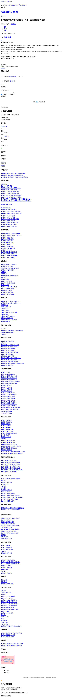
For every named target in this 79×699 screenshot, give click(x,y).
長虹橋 (2, 618)
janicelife (3, 68)
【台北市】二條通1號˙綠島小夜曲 (10, 191)
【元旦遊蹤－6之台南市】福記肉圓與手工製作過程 (14, 177)
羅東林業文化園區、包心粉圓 (9, 319)
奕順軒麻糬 (4, 273)
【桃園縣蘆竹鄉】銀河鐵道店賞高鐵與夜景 (12, 363)
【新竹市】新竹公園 (6, 391)
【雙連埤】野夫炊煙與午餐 (8, 283)
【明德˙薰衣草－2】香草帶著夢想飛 (10, 462)
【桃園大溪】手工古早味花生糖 (9, 352)
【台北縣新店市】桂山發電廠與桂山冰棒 (12, 643)
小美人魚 (7, 37)
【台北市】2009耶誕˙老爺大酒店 (9, 255)
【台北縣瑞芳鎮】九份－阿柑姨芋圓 (10, 233)
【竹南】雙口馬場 (5, 435)
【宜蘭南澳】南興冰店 (7, 292)
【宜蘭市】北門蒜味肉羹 (7, 294)
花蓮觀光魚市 (4, 622)
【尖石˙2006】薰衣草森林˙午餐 (9, 376)
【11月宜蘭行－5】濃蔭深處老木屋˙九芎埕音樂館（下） (16, 201)
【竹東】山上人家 (5, 372)
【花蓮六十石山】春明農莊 (8, 596)
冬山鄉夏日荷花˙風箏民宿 (8, 316)
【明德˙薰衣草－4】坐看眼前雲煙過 (10, 466)
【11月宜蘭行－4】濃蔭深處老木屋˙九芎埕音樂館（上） (16, 199)
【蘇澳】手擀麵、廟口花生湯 (9, 286)
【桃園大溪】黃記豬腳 (7, 354)
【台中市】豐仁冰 (5, 491)
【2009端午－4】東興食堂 (8, 248)
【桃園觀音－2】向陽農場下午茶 (10, 346)
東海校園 (3, 488)
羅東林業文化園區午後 (7, 318)
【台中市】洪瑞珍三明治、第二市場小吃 (12, 497)
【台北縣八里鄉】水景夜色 (8, 221)
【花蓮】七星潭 (5, 611)
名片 (5, 30)
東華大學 (3, 615)
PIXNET (28, 677)
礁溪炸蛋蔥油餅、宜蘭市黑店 (9, 264)
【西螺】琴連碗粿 (5, 545)
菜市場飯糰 (4, 582)
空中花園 (3, 535)
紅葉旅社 (3, 594)
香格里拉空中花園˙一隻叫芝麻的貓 (10, 518)
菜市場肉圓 (4, 580)
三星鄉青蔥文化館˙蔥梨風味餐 (9, 312)
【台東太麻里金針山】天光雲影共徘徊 (11, 633)
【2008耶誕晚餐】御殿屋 (7, 242)
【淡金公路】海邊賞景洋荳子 (9, 209)
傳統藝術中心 (4, 305)
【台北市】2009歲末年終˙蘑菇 (9, 226)
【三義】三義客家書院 (7, 429)
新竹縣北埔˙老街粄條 (6, 413)
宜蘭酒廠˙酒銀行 (5, 321)
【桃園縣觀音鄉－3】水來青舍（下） (11, 189)
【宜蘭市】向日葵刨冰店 (7, 270)
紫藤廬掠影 (4, 184)
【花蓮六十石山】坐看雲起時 (9, 605)
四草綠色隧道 (4, 569)
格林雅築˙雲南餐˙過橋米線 (8, 524)
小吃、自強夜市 (5, 624)
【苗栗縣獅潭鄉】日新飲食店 (9, 448)
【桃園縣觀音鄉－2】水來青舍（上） (11, 188)
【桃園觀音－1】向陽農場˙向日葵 (10, 345)
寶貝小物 (12, 81)
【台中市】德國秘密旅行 (7, 501)
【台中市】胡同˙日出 (6, 186)
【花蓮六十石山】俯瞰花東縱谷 (9, 603)
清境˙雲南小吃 (4, 537)
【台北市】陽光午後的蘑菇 (8, 217)
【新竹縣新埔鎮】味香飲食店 (9, 405)
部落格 (5, 29)
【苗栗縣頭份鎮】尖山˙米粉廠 (9, 444)
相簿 (5, 27)
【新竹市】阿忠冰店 (6, 387)
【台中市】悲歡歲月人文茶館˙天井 (10, 495)
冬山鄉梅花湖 (4, 308)
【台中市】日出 (5, 484)
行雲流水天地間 (9, 12)
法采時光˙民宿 (4, 616)
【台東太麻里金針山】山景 (8, 635)
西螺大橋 (3, 551)
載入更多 (3, 86)
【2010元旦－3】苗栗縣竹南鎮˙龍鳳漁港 (12, 453)
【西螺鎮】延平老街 (6, 553)
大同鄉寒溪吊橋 (5, 310)
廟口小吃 (3, 328)
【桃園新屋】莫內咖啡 (7, 365)
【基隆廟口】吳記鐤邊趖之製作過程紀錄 (12, 175)
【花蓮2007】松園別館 (7, 613)
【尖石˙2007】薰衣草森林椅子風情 (10, 381)
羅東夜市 (3, 272)
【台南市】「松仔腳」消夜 (8, 560)
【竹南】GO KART (6, 437)
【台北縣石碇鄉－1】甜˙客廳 (8, 224)
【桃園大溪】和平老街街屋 (8, 348)
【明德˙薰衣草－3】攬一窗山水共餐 (10, 464)
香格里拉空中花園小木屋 (7, 520)
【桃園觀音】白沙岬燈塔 (7, 356)
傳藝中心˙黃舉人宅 (6, 307)
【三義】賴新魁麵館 (6, 422)
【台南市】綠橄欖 (5, 565)
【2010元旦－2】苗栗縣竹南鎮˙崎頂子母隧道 (13, 451)
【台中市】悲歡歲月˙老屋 (8, 493)
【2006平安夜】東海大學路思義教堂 (10, 478)
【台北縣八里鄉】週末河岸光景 (9, 222)
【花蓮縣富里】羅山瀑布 (7, 607)
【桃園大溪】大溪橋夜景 (7, 350)
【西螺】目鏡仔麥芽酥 (7, 549)
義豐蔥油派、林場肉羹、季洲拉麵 (10, 268)
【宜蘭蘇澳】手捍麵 (6, 290)
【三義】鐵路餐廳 (5, 424)
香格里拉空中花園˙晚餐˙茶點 (8, 531)
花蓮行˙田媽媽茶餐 (6, 592)
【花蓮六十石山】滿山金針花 (9, 600)
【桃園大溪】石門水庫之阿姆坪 (9, 361)
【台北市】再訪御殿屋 (7, 241)
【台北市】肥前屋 (5, 244)
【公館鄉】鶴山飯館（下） (8, 442)
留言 (14, 76)
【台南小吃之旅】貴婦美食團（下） (10, 564)
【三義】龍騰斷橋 (5, 427)
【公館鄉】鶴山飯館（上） (8, 440)
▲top (2, 83)
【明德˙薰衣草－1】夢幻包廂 (8, 460)
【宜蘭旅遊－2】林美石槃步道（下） (11, 303)
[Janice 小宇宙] (1, 148)
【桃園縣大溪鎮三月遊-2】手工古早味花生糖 (13, 173)
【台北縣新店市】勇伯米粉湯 (9, 252)
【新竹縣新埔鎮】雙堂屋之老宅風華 (10, 407)
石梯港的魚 (4, 620)
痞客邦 (11, 76)
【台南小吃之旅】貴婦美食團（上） (10, 562)
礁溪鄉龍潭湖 (4, 314)
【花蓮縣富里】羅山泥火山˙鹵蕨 (9, 609)
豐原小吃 (3, 480)
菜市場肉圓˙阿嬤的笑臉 (7, 583)
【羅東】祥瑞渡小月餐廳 (7, 288)
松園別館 (3, 590)
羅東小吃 (3, 277)
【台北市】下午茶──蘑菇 (8, 215)
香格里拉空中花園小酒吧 (7, 522)
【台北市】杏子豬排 (6, 250)
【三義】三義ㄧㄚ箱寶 (7, 431)
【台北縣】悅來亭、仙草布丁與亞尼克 (11, 235)
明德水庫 (3, 438)
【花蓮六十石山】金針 (7, 598)
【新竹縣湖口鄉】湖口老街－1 (9, 402)
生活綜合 (13, 24)
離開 (9, 696)
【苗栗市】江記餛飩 (6, 450)
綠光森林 (3, 343)
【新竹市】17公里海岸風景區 (9, 394)
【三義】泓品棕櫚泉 (6, 420)
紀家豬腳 (3, 334)
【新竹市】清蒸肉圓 (6, 389)
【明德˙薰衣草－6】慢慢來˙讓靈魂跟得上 (12, 470)
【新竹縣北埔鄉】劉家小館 (8, 398)
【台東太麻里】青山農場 (7, 637)
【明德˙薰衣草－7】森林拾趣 (8, 471)
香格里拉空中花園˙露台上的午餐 (9, 533)
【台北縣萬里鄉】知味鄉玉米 (9, 254)
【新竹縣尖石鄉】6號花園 (8, 396)
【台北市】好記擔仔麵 (7, 246)
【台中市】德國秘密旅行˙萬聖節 (9, 499)
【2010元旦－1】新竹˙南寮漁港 (9, 409)
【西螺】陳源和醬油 (6, 547)
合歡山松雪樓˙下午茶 (6, 527)
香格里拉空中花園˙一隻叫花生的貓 (10, 525)
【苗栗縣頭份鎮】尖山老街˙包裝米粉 (11, 446)
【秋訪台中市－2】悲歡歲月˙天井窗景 (11, 197)
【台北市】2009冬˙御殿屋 (8, 257)
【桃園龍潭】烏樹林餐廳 (7, 341)
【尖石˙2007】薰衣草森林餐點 (9, 383)
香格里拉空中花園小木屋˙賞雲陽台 (10, 529)
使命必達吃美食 (5, 279)
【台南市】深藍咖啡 (6, 567)
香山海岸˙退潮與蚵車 (6, 411)
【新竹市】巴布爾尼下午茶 (8, 392)
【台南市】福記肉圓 (6, 573)
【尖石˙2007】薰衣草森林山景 (9, 379)
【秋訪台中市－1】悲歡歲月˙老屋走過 (11, 195)
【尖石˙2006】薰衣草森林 (8, 374)
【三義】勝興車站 (5, 425)
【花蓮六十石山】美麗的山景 (9, 602)
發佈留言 (3, 96)
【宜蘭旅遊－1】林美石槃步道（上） (11, 301)
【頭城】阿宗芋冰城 (6, 281)
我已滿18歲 (3, 696)
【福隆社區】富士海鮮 (7, 266)
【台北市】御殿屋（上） (7, 237)
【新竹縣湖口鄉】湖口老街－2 (9, 404)
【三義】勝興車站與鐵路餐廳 (9, 433)
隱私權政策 (48, 677)
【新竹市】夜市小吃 (6, 385)
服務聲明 (54, 677)
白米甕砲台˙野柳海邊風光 (8, 332)
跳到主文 (3, 16)
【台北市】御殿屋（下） (7, 239)
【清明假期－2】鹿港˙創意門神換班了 (11, 510)
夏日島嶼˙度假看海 (6, 208)
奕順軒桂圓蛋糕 (5, 285)
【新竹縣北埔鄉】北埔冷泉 (8, 400)
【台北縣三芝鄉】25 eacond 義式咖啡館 (11, 213)
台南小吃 (3, 571)
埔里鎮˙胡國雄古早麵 (6, 538)
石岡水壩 (3, 486)
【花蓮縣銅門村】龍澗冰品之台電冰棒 (11, 626)
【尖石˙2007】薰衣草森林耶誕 (9, 378)
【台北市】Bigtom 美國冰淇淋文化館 (11, 211)
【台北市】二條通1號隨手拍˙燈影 (10, 193)
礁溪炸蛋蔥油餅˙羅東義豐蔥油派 (9, 275)
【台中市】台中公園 (6, 490)
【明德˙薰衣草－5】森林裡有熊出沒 (10, 468)
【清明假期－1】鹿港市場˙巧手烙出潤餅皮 (12, 508)
